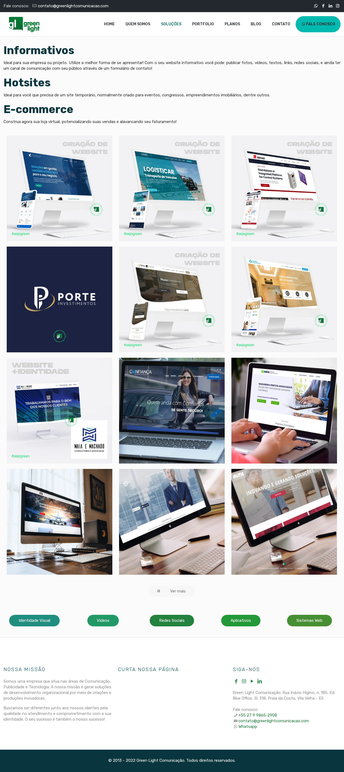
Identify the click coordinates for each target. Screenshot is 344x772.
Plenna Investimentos (160, 266)
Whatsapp (247, 726)
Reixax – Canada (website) (276, 154)
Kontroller (38, 150)
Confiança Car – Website (163, 377)
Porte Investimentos (47, 266)
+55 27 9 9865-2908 (257, 715)
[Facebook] (323, 5)
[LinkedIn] (330, 5)
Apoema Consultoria (154, 488)
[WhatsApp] (316, 5)
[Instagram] (338, 5)
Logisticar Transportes (155, 154)
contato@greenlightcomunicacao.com (73, 5)
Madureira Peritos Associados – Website (280, 381)
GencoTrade (42, 484)
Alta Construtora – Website (281, 488)
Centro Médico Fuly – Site (283, 266)
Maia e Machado (50, 372)
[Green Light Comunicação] (24, 24)
